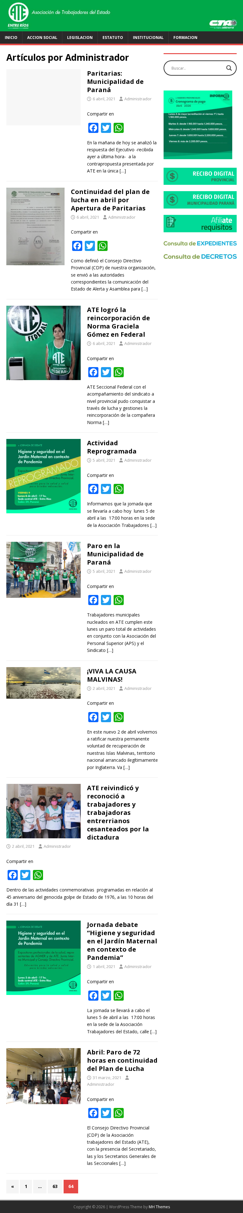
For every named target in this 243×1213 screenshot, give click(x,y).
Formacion (185, 37)
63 (55, 1186)
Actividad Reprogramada (112, 447)
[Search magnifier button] (229, 68)
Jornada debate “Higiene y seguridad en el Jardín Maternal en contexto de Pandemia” (122, 941)
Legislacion (80, 37)
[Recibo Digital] (200, 181)
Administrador (138, 99)
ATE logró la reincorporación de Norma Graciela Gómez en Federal (118, 322)
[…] (123, 171)
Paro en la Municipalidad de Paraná (115, 553)
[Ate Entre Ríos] (121, 27)
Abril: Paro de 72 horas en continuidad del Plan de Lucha (122, 1060)
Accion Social (42, 37)
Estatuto (113, 37)
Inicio (11, 37)
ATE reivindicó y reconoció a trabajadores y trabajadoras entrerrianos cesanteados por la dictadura (118, 812)
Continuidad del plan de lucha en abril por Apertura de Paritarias (110, 199)
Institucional (148, 37)
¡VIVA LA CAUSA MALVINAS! (111, 675)
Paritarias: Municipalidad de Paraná (115, 81)
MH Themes (159, 1207)
